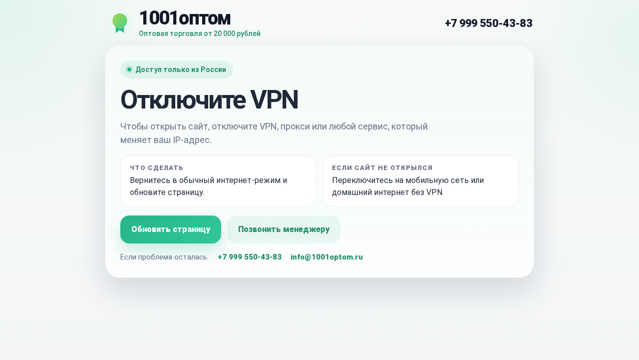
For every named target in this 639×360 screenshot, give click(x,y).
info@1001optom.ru (327, 257)
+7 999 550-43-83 (488, 23)
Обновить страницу (170, 229)
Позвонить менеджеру (283, 229)
